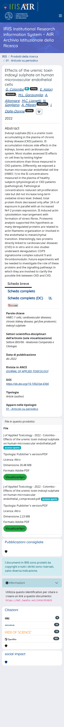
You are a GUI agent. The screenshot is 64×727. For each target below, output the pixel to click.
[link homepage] (20, 6)
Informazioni (16, 582)
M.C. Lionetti (31, 101)
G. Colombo (14, 89)
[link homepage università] (16, 15)
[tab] (50, 298)
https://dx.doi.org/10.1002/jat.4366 (27, 384)
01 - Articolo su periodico (22, 60)
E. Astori (46, 89)
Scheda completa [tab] (21, 291)
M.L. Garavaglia (30, 95)
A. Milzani (28, 105)
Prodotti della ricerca (24, 56)
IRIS (4, 56)
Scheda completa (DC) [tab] (25, 298)
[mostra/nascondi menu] (60, 15)
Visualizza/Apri (15, 477)
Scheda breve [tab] (18, 283)
